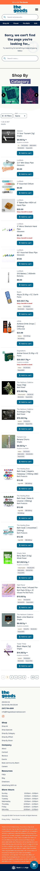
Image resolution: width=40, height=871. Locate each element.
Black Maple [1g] (24, 646)
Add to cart (26, 153)
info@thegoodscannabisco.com (14, 712)
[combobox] (22, 17)
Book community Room (10, 763)
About (4, 748)
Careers (4, 766)
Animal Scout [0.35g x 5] (27, 353)
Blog (3, 778)
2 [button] (11, 677)
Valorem (20, 131)
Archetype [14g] (23, 412)
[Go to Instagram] (3, 716)
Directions (5, 782)
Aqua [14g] (21, 385)
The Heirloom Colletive (25, 382)
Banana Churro (23, 439)
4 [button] (20, 677)
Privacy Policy (6, 819)
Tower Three (21, 644)
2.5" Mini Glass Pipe (25, 163)
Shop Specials (7, 730)
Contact (5, 752)
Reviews (5, 756)
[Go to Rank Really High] (20, 867)
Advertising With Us (9, 785)
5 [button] (24, 677)
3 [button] (15, 677)
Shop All (10, 101)
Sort (16, 113)
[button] (36, 9)
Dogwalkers (21, 351)
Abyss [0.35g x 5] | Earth (27, 294)
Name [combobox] (17, 116)
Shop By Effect (7, 737)
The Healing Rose (23, 469)
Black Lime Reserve (25, 617)
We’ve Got (20, 2)
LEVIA (19, 321)
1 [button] (7, 677)
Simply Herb (21, 553)
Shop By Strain (7, 740)
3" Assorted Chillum (25, 184)
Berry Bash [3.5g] (24, 556)
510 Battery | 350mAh (26, 273)
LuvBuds (20, 160)
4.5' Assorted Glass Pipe (27, 252)
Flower (29, 101)
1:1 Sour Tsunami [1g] (26, 133)
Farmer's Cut (21, 437)
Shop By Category (8, 733)
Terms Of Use (16, 819)
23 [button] (33, 677)
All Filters (8, 116)
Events (4, 759)
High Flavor (21, 585)
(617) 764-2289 (8, 708)
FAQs (4, 774)
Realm (19, 292)
